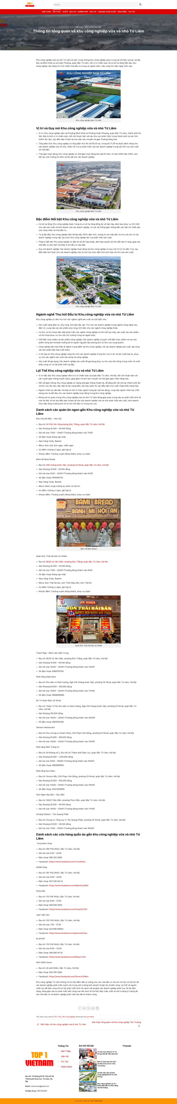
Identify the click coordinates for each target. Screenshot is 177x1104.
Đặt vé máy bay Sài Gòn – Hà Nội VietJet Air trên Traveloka (107, 1064)
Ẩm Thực (57, 12)
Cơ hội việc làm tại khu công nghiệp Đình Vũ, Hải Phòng (107, 1075)
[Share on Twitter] (84, 1008)
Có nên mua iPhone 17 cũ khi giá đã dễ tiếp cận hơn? (107, 1053)
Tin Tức (131, 12)
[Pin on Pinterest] (93, 1008)
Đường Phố (83, 12)
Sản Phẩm (121, 12)
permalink (90, 1017)
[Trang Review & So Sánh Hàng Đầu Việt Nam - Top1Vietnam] (37, 4)
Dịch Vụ (72, 12)
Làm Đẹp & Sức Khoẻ (107, 12)
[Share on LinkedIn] (97, 1008)
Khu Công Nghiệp (93, 27)
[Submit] (140, 5)
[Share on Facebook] (80, 1008)
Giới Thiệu (46, 12)
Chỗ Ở (65, 12)
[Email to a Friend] (89, 1008)
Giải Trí (93, 12)
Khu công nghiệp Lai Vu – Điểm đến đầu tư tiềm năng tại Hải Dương (107, 1086)
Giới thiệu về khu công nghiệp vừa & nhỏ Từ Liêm (63, 1024)
